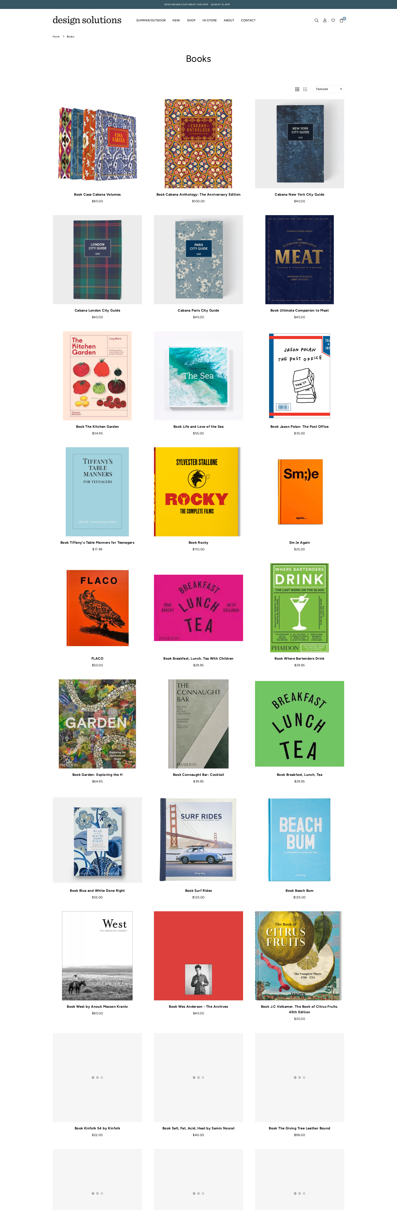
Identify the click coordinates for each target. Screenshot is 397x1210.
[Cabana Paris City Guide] (198, 259)
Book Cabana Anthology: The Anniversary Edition (198, 194)
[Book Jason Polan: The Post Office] (299, 375)
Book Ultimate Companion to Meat (299, 310)
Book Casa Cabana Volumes (97, 194)
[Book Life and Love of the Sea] (198, 375)
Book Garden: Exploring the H (97, 775)
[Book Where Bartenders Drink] (299, 607)
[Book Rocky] (198, 491)
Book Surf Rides (198, 891)
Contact (248, 20)
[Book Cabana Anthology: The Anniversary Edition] (198, 143)
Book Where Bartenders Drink (300, 658)
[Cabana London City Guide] (97, 259)
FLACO (97, 658)
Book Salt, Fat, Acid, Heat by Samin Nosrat (198, 1128)
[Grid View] (297, 89)
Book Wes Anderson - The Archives (198, 1007)
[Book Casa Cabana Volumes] (97, 143)
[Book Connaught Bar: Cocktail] (198, 723)
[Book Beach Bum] (299, 839)
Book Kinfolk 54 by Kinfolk (97, 1128)
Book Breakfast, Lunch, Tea (299, 775)
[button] (341, 20)
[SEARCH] (316, 20)
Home (56, 36)
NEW (176, 20)
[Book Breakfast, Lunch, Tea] (299, 723)
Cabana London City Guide (97, 310)
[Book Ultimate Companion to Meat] (299, 259)
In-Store (209, 20)
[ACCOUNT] (325, 20)
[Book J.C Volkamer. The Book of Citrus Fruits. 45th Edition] (299, 955)
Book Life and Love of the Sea (198, 427)
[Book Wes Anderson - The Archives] (198, 955)
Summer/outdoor (151, 20)
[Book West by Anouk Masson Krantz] (97, 955)
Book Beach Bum (299, 891)
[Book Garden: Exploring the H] (97, 723)
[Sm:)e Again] (299, 491)
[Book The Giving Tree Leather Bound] (299, 1077)
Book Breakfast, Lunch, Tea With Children (198, 658)
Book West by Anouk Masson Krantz (97, 1007)
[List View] (305, 89)
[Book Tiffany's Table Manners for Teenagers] (97, 491)
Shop (191, 20)
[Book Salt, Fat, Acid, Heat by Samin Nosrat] (198, 1077)
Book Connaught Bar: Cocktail (198, 775)
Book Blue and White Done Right (97, 891)
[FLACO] (97, 607)
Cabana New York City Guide (299, 194)
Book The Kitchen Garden (97, 427)
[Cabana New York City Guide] (299, 143)
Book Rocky (199, 542)
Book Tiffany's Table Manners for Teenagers (97, 542)
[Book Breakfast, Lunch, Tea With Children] (198, 607)
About (229, 20)
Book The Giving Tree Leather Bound (299, 1128)
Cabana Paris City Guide (198, 310)
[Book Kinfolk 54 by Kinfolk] (97, 1077)
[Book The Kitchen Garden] (97, 375)
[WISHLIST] (333, 20)
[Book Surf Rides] (198, 839)
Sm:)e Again (299, 542)
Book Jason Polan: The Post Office (299, 427)
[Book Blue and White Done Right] (97, 839)
